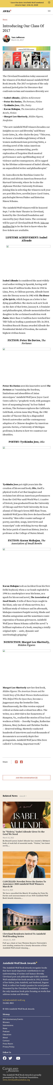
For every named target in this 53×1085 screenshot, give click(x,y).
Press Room (8, 1043)
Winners (6, 1022)
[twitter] (10, 1058)
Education (7, 1034)
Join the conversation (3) (26, 777)
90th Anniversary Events (13, 1019)
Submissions (8, 1025)
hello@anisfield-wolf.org (14, 1000)
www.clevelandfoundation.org (16, 1080)
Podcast (6, 1031)
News (5, 19)
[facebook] (5, 1058)
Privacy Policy (8, 1046)
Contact (6, 1040)
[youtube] (18, 1058)
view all (22, 796)
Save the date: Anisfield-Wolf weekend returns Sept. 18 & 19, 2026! (27, 3)
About (5, 1037)
